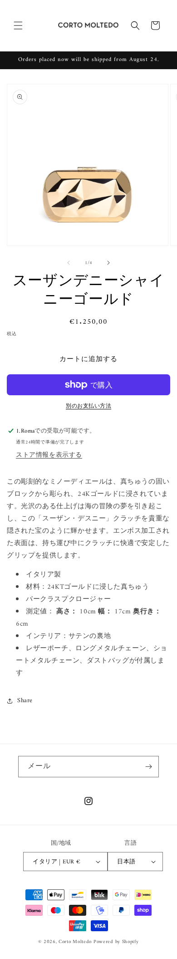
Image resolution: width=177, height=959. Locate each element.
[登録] (148, 766)
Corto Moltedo (75, 942)
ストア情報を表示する (49, 455)
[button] (18, 25)
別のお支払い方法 (88, 407)
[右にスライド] (108, 263)
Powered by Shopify (116, 942)
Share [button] (25, 700)
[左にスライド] (69, 263)
